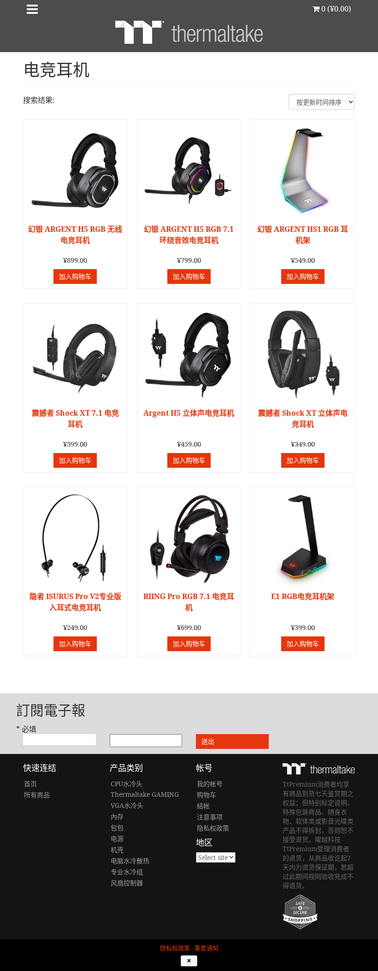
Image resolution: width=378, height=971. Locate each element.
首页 (30, 783)
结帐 (203, 805)
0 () (335, 9)
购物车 (206, 794)
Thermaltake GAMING (145, 794)
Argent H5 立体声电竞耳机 (188, 413)
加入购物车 (75, 276)
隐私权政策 (213, 828)
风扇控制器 (127, 882)
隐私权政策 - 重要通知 (189, 948)
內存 (117, 816)
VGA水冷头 (127, 805)
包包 (117, 827)
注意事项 (210, 816)
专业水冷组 (127, 871)
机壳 (117, 849)
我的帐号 (210, 783)
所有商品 (37, 794)
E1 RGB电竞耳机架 (302, 596)
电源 (117, 838)
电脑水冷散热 (130, 860)
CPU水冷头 (126, 783)
